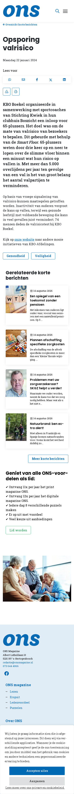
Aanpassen (37, 781)
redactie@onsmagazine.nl (18, 662)
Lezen (12, 691)
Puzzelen (14, 708)
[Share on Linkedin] (64, 79)
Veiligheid (43, 256)
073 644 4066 (11, 666)
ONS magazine (18, 685)
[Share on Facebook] (37, 79)
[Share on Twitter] (50, 79)
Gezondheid (16, 256)
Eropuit (13, 697)
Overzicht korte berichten (21, 24)
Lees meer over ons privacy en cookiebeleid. (35, 787)
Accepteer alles (37, 771)
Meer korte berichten (48, 459)
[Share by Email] (23, 79)
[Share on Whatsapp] (10, 79)
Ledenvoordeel (18, 702)
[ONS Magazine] (21, 11)
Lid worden (18, 530)
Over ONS (14, 721)
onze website (24, 239)
